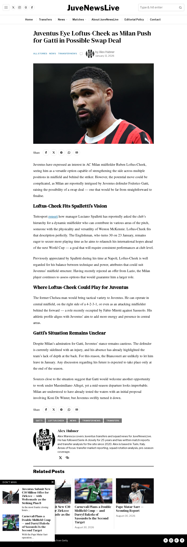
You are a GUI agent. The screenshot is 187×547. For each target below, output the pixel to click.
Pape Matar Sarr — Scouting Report (130, 509)
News (52, 53)
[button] (180, 7)
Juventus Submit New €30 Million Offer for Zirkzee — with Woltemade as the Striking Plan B (36, 496)
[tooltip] (13, 7)
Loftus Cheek (56, 420)
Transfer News (67, 53)
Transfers (112, 420)
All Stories (40, 53)
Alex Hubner (107, 52)
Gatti (39, 420)
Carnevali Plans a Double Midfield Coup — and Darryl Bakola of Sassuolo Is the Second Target (93, 514)
